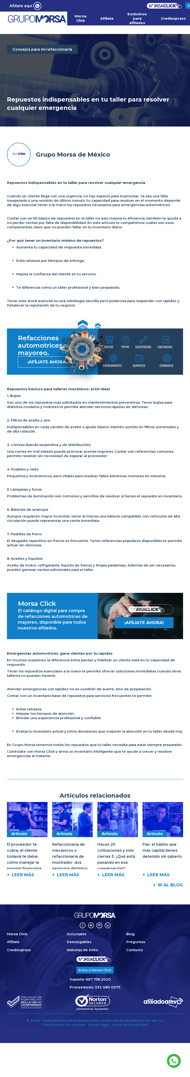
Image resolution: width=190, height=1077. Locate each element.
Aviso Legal (98, 1025)
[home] (37, 18)
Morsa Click (80, 18)
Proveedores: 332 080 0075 (95, 987)
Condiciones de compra (63, 1025)
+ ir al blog (168, 885)
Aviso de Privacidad (130, 1025)
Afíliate (107, 18)
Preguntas (135, 942)
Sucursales (76, 934)
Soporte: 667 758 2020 (90, 979)
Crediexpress (173, 18)
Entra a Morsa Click (95, 970)
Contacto (134, 950)
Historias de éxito (82, 950)
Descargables (79, 942)
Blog (130, 934)
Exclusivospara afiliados (137, 18)
